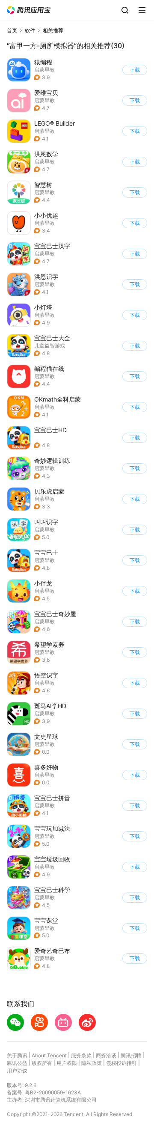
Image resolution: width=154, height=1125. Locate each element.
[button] (28, 10)
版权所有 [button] (42, 1063)
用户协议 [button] (17, 1071)
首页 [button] (12, 30)
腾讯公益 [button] (17, 1063)
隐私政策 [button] (91, 1063)
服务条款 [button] (81, 1055)
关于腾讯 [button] (17, 1055)
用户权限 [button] (66, 1063)
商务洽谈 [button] (106, 1055)
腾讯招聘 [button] (131, 1055)
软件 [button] (30, 30)
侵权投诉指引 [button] (121, 1063)
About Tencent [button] (49, 1055)
